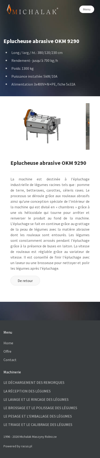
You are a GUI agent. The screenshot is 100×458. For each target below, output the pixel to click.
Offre (7, 351)
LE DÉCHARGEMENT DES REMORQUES (33, 382)
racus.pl (26, 446)
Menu (86, 9)
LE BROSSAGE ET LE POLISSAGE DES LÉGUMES (40, 407)
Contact (10, 359)
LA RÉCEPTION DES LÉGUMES (27, 391)
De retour (25, 280)
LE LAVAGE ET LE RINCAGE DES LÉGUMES (36, 399)
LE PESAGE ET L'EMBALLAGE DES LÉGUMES (37, 416)
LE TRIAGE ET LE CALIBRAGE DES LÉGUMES (37, 424)
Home (8, 343)
